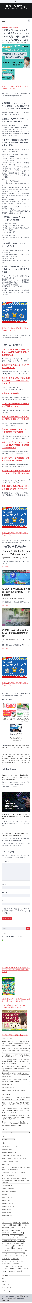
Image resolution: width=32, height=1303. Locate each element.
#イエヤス (15, 745)
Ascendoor (11, 1298)
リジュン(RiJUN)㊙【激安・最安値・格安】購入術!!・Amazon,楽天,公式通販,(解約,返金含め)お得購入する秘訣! (15, 1068)
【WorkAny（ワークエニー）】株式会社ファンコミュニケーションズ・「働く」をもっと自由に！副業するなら (16, 777)
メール (5, 892)
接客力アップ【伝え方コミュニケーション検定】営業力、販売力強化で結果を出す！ (15, 445)
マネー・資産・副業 (7, 27)
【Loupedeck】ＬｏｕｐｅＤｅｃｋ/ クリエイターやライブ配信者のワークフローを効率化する (16, 816)
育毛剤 (12, 1271)
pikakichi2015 (14, 558)
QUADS (14, 1227)
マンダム (14, 1258)
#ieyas (9, 745)
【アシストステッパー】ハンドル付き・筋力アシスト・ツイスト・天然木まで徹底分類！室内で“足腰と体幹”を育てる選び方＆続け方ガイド (16, 1043)
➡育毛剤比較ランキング (8, 1149)
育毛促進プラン (6, 1200)
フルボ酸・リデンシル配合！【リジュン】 (15, 1035)
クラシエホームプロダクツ (10, 1238)
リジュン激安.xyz (16, 6)
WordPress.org (6, 1291)
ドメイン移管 (17, 1248)
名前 (4, 884)
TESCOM (5, 1232)
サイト (4, 901)
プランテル (23, 1256)
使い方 (5, 1268)
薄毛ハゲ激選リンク (7, 1084)
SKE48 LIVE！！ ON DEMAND (11, 1230)
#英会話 (25, 1222)
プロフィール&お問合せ (8, 1175)
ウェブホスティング (17, 1235)
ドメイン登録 (6, 1248)
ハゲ (16, 1256)
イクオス (5, 1235)
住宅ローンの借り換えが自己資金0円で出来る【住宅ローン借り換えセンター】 (16, 380)
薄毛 (19, 1271)
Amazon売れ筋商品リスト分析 (10, 1161)
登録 (3, 1278)
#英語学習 (6, 1225)
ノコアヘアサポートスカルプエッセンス (13, 1253)
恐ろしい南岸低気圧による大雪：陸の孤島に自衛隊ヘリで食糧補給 (16, 592)
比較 (19, 1268)
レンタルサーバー (7, 1266)
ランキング (6, 1263)
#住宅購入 (22, 745)
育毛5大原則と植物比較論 (9, 1191)
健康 (12, 1268)
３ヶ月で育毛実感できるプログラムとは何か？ (14, 1158)
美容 (26, 1268)
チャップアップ (7, 1245)
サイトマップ (5, 1164)
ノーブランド (6, 1256)
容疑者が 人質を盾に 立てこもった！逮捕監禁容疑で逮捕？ (15, 632)
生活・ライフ (16, 27)
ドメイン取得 (18, 1245)
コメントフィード (6, 1288)
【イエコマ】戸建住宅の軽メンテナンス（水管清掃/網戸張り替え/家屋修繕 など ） (15, 352)
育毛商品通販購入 (6, 1209)
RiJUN (22, 1227)
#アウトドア (6, 1222)
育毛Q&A (4, 1194)
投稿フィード (5, 1284)
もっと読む (5, 567)
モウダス (20, 1261)
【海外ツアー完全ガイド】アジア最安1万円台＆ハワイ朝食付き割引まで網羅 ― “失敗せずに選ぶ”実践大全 (16, 1050)
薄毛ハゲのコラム (6, 1212)
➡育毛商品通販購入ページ (9, 1152)
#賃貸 (27, 747)
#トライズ (16, 1222)
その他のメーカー (17, 1232)
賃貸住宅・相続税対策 (11, 393)
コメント (5, 861)
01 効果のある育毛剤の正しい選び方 (11, 1155)
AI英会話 (15, 1225)
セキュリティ (18, 1243)
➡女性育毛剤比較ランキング (9, 1146)
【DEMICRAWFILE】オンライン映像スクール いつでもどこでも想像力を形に (16, 835)
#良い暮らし (21, 747)
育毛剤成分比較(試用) (7, 1203)
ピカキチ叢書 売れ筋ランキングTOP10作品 (13, 1090)
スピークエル (6, 1243)
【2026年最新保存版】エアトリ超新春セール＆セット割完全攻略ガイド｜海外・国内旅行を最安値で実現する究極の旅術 (16, 1074)
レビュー (16, 1263)
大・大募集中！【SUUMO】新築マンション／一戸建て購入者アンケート (16, 473)
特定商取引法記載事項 (8, 1188)
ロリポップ (19, 1266)
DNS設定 (5, 1227)
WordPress (5, 1300)
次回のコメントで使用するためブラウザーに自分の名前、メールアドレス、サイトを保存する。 (17, 911)
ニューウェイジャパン (20, 1250)
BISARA (24, 1225)
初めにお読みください (8, 1087)
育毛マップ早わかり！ (8, 1197)
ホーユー (5, 1258)
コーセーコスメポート (9, 1240)
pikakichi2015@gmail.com (9, 42)
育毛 (4, 1271)
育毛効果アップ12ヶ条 (8, 1206)
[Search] (29, 20)
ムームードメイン (8, 1261)
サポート (21, 1240)
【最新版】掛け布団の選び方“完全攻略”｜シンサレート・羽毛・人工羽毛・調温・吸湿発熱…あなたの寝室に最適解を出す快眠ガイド (16, 1117)
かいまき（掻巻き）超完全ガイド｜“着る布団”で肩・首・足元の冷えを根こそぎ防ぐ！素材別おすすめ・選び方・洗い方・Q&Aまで (16, 1061)
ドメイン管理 (7, 1250)
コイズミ (23, 1238)
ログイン (4, 1281)
